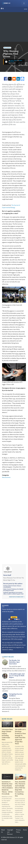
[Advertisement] (14, 27)
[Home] (6, 3)
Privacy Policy (18, 831)
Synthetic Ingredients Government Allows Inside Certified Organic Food (13, 593)
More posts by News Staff (16, 597)
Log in (25, 9)
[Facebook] (2, 8)
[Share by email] (14, 79)
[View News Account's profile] (6, 62)
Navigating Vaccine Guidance (15, 695)
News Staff (13, 60)
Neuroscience (7, 47)
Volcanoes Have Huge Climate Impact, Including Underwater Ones (7, 734)
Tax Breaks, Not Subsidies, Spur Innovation (14, 662)
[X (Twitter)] (3, 8)
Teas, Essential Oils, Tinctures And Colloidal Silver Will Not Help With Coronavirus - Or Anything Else (20, 789)
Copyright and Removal (10, 832)
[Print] (22, 79)
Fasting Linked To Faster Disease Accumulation (12, 586)
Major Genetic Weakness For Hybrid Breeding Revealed (13, 589)
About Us (3, 831)
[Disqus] (14, 499)
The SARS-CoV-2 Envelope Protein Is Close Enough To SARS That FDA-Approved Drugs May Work (20, 736)
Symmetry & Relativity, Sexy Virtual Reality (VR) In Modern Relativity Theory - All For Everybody (7, 788)
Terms (25, 830)
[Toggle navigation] (24, 3)
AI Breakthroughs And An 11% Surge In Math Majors (16, 675)
